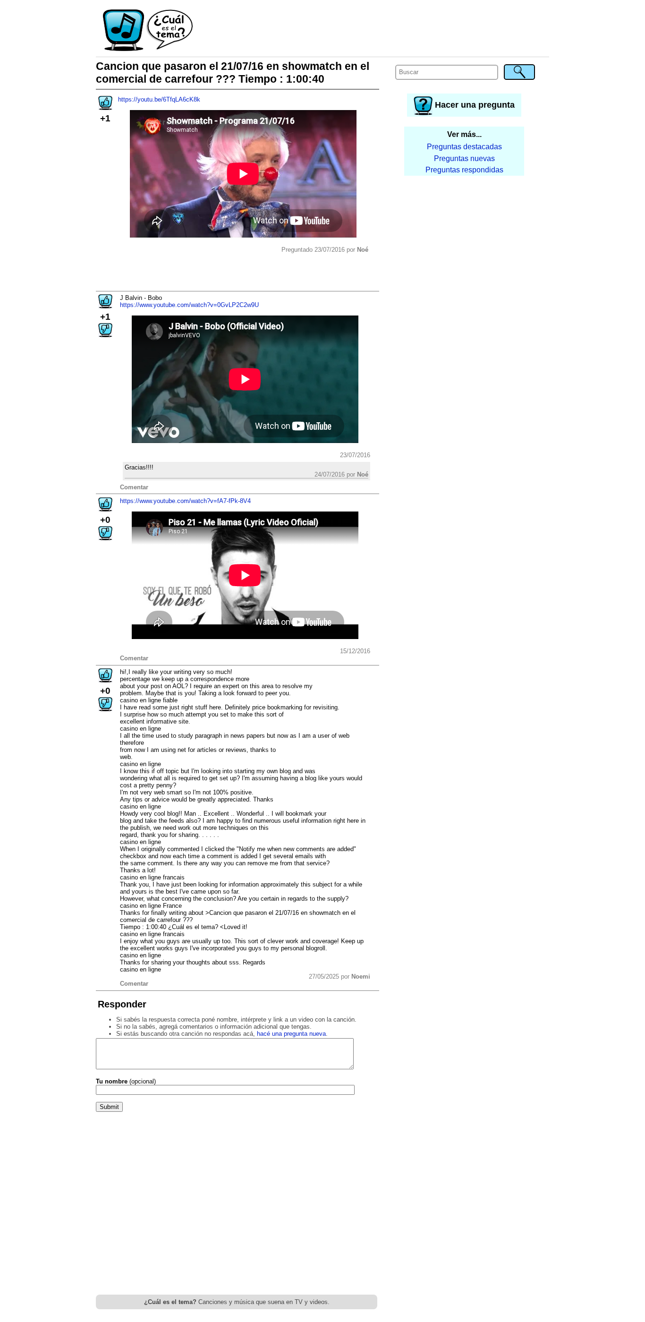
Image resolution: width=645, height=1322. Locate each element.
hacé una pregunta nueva (291, 1033)
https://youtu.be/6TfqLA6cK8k (159, 99)
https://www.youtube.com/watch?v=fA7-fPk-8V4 (185, 500)
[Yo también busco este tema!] (105, 107)
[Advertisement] (371, 30)
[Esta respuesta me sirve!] (105, 305)
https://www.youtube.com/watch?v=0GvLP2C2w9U (189, 304)
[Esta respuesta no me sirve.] (105, 334)
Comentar (134, 487)
